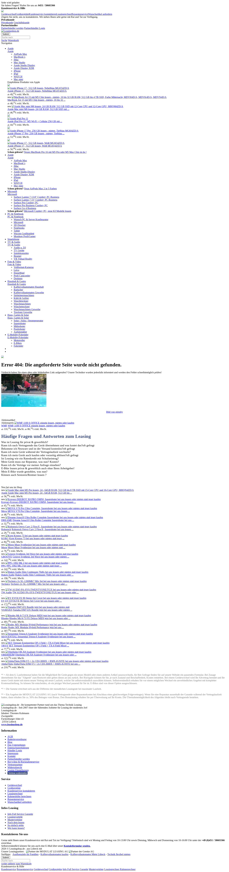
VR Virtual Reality (23, 258)
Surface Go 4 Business (25, 208)
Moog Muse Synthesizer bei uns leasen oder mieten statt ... (36, 547)
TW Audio (6, 592)
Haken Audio (7, 574)
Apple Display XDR (24, 68)
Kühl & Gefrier (21, 298)
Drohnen (18, 278)
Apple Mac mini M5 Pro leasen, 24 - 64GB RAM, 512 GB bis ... (40, 493)
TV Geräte (19, 250)
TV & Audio (13, 242)
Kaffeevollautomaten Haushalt (29, 287)
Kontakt (11, 756)
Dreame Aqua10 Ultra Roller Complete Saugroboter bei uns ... (43, 520)
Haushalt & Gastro (16, 281)
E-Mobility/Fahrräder (17, 334)
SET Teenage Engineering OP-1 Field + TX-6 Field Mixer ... (39, 645)
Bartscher (18, 289)
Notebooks (19, 228)
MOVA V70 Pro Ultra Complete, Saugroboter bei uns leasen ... (39, 511)
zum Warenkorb (23, 863)
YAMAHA (6, 610)
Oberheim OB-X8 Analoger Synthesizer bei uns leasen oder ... (45, 654)
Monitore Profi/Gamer (25, 236)
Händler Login (14, 750)
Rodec (4, 627)
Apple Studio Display (24, 65)
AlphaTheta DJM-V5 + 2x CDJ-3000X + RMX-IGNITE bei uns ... (46, 664)
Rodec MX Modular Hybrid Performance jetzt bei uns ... (36, 627)
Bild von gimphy (114, 412)
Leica (16, 270)
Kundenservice (8, 869)
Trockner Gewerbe (23, 312)
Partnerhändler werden (12, 28)
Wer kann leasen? (16, 828)
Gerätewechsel (8, 14)
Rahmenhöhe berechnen (19, 796)
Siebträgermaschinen (24, 295)
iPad (16, 73)
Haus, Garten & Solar (18, 315)
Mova (4, 511)
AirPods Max (20, 54)
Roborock (6, 529)
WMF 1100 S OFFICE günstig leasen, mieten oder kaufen (36, 425)
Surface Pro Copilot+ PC (26, 202)
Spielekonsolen (21, 253)
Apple (10, 48)
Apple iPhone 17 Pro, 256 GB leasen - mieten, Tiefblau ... (35, 133)
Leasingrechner (64, 14)
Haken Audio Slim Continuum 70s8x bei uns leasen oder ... (44, 574)
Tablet (17, 230)
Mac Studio (19, 62)
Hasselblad (19, 273)
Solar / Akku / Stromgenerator (28, 320)
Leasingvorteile (15, 817)
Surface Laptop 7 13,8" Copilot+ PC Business (36, 197)
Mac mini (18, 79)
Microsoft (12, 191)
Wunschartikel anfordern (100, 14)
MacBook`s (19, 57)
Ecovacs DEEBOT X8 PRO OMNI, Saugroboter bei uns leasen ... (43, 502)
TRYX (4, 645)
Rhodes (5, 618)
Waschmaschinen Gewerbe (27, 309)
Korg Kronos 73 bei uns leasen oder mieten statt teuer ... (36, 538)
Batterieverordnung (16, 739)
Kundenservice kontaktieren (42, 14)
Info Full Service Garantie (20, 814)
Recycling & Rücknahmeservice (23, 761)
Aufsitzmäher (20, 332)
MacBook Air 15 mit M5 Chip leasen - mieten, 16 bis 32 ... (36, 100)
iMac (16, 59)
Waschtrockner (21, 301)
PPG (3, 565)
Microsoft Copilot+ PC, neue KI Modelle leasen (47, 211)
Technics (5, 584)
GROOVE (6, 556)
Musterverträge (14, 819)
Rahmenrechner (127, 869)
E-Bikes (18, 343)
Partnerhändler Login (34, 28)
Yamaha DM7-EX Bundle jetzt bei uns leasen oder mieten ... (42, 610)
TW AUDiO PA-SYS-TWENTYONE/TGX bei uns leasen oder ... (45, 592)
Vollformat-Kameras (24, 267)
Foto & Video (14, 261)
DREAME (6, 520)
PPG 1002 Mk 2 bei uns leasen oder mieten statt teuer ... (34, 565)
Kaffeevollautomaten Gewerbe (29, 292)
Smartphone (13, 239)
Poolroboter (19, 329)
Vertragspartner (14, 764)
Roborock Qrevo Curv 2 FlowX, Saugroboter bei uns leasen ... (43, 529)
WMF (4, 425)
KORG (5, 538)
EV (3, 601)
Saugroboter (20, 323)
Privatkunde (7, 22)
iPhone (17, 71)
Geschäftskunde (21, 22)
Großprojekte (22, 14)
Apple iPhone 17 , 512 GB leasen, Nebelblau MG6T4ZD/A (37, 91)
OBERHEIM (7, 654)
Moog (4, 547)
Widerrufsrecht (14, 767)
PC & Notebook (15, 214)
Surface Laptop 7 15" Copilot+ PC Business (35, 199)
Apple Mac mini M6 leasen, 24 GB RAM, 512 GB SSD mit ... (38, 109)
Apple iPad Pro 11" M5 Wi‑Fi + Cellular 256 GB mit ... (34, 121)
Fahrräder (18, 346)
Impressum (12, 753)
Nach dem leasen (15, 822)
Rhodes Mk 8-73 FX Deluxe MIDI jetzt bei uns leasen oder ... (39, 618)
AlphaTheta (7, 664)
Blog (9, 742)
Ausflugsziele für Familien (25, 854)
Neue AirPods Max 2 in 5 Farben (40, 188)
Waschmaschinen (22, 303)
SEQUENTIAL (9, 636)
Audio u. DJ (20, 247)
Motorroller (19, 340)
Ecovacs (5, 502)
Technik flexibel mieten (118, 854)
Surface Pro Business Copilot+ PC (31, 205)
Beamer (17, 256)
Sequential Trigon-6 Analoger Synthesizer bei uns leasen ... (47, 636)
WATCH (18, 76)
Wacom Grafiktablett (24, 233)
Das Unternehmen (16, 745)
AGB (10, 736)
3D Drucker (20, 225)
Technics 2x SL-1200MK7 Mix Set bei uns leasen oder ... (39, 584)
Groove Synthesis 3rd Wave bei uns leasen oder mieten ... (41, 556)
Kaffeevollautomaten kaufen (54, 854)
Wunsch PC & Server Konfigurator (31, 219)
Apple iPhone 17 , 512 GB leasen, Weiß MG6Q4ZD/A (34, 146)
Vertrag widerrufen (17, 773)
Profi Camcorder (22, 275)
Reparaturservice (80, 14)
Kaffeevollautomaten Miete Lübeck (87, 854)
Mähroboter (19, 326)
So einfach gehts (15, 825)
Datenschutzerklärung (18, 747)
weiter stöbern (8, 863)
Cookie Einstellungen (18, 770)
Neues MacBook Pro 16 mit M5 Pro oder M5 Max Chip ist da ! (55, 152)
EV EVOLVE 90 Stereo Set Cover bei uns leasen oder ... (33, 601)
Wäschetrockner (22, 306)
